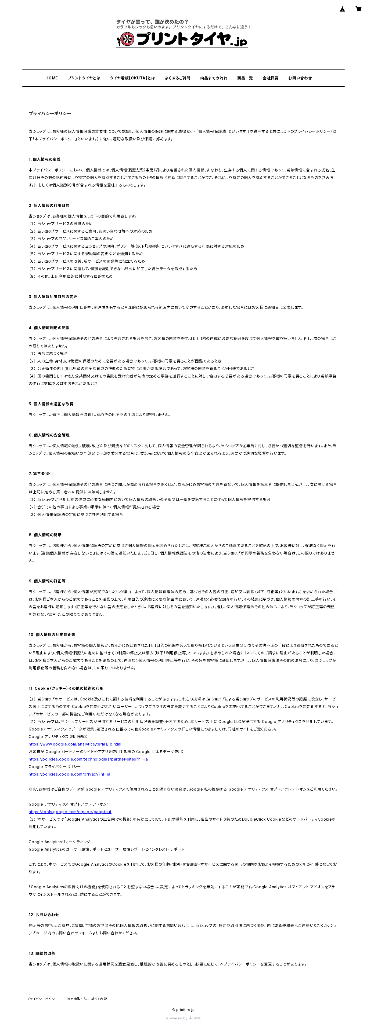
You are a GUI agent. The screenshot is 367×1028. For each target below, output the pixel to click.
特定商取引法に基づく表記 (87, 999)
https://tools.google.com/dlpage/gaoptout (70, 811)
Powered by (177, 1018)
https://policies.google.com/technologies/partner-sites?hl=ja (88, 759)
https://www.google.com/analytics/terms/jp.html (75, 744)
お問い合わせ (300, 78)
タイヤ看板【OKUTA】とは (132, 78)
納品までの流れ (214, 78)
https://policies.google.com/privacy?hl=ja (69, 774)
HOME (51, 78)
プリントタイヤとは (84, 78)
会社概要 (271, 78)
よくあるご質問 (178, 78)
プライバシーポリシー (42, 999)
